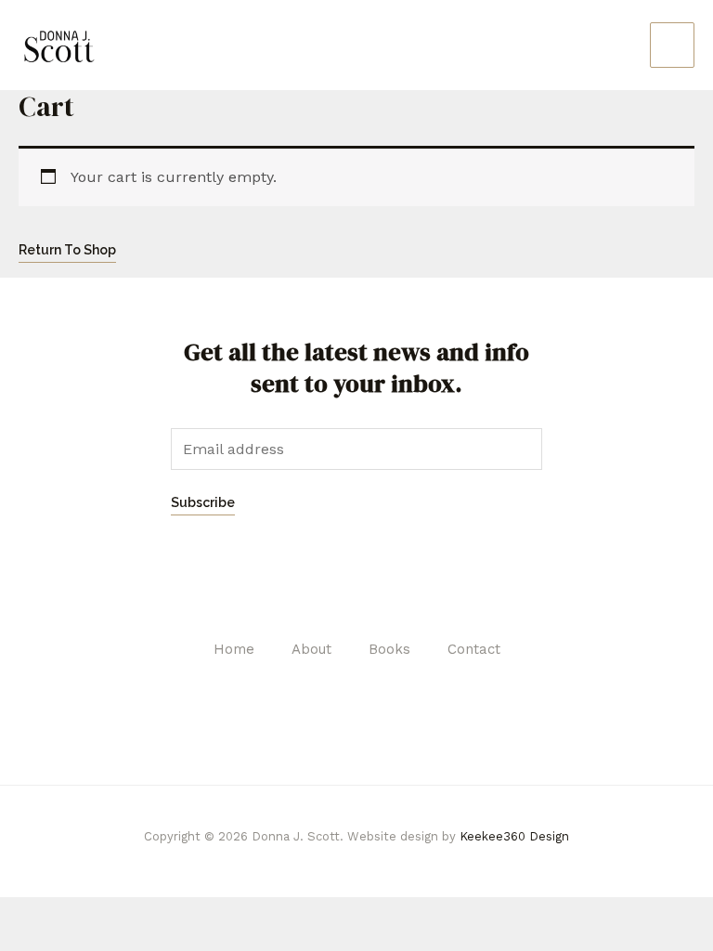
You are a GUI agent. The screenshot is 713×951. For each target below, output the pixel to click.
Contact (473, 649)
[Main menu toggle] (672, 44)
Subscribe (203, 502)
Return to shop (67, 249)
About (311, 649)
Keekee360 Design (514, 836)
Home (234, 649)
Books (389, 649)
